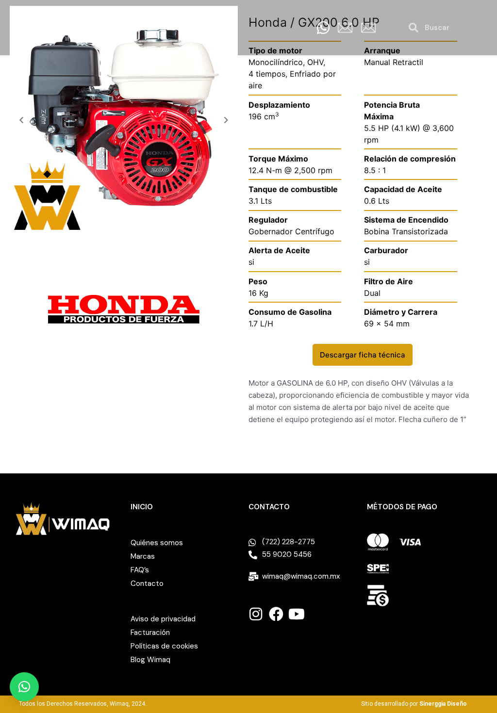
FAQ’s (140, 570)
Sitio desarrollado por (414, 703)
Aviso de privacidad (163, 619)
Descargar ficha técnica (362, 354)
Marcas (143, 556)
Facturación (150, 632)
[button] (21, 120)
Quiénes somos (157, 543)
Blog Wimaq (150, 659)
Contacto (147, 583)
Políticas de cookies (164, 646)
